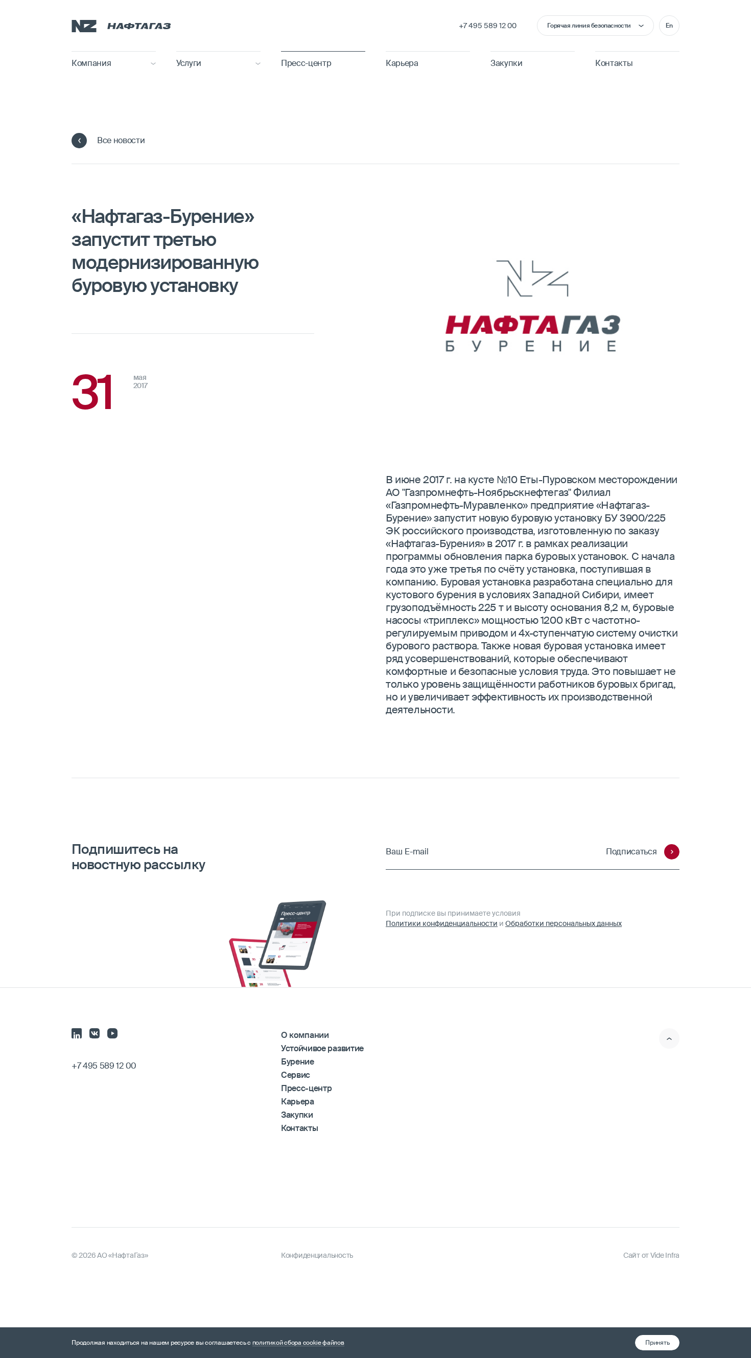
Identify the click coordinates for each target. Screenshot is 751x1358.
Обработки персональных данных (563, 923)
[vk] (94, 1032)
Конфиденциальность (317, 1255)
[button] (657, 1342)
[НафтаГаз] (121, 25)
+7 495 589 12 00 (488, 25)
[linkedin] (77, 1032)
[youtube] (112, 1032)
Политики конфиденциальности (442, 923)
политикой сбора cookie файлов (298, 1342)
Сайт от (651, 1255)
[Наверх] (669, 1038)
